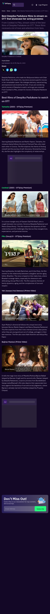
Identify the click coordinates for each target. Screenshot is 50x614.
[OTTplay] (6, 4)
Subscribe (40, 509)
